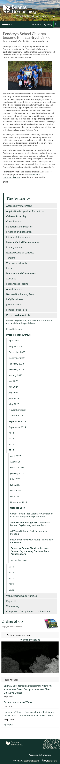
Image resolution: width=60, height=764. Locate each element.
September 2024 (17, 427)
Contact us (37, 24)
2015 (11, 438)
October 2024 (16, 415)
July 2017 (15, 479)
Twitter (18, 755)
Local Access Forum (17, 283)
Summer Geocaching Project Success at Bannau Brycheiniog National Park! (30, 524)
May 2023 (14, 404)
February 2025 (16, 369)
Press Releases (14, 328)
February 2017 (17, 467)
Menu (9, 24)
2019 (11, 572)
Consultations (14, 221)
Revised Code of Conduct (20, 252)
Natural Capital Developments (22, 242)
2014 (11, 432)
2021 (11, 583)
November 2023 (17, 409)
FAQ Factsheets (14, 299)
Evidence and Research (19, 231)
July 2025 (13, 392)
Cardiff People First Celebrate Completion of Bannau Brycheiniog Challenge (31, 515)
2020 (11, 578)
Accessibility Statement (19, 205)
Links (9, 268)
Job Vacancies (13, 304)
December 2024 (17, 357)
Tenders (10, 257)
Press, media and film (18, 315)
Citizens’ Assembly (16, 216)
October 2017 (17, 507)
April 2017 (15, 456)
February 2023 (16, 363)
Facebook (24, 755)
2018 (11, 566)
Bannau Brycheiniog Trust (20, 294)
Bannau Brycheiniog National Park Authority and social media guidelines (29, 322)
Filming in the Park (16, 309)
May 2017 (15, 496)
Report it (11, 601)
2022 (11, 589)
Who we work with (16, 263)
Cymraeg (48, 24)
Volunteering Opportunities (21, 595)
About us (11, 278)
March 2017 (16, 490)
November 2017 (18, 502)
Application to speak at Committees (25, 211)
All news (8, 724)
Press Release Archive (18, 334)
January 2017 (17, 473)
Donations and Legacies (19, 226)
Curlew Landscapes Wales (18, 702)
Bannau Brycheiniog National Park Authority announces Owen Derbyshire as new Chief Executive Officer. (28, 689)
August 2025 (15, 346)
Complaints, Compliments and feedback (28, 611)
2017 (11, 450)
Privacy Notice (14, 247)
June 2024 (14, 398)
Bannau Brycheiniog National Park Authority (29, 13)
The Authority (18, 198)
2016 (11, 444)
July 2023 (13, 380)
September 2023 (17, 421)
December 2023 (17, 352)
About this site (14, 289)
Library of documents (18, 237)
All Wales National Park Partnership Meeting (28, 532)
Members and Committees (21, 273)
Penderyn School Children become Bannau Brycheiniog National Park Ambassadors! (30, 551)
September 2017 (18, 560)
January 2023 (15, 375)
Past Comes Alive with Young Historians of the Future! (31, 541)
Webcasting (12, 606)
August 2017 (16, 461)
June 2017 (15, 484)
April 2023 (14, 340)
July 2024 (13, 386)
